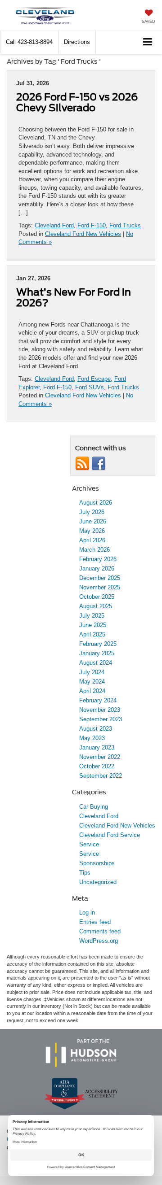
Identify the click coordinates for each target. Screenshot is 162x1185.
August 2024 (95, 662)
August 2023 (95, 728)
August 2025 (95, 606)
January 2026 (96, 568)
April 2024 (92, 691)
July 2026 (91, 512)
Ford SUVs (89, 387)
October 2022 (96, 766)
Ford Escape (94, 378)
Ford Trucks (125, 225)
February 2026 (98, 559)
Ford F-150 (91, 225)
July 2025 (91, 615)
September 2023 (100, 719)
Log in (87, 912)
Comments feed (100, 931)
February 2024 (98, 700)
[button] (29, 41)
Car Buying (93, 806)
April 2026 (92, 540)
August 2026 (95, 502)
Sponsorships (97, 863)
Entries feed (95, 922)
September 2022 (100, 775)
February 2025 (98, 643)
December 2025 (99, 578)
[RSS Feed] (82, 463)
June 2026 (92, 521)
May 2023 (92, 738)
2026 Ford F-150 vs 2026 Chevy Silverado (77, 102)
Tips (84, 872)
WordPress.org (98, 940)
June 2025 (92, 625)
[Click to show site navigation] (148, 42)
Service (89, 844)
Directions (77, 42)
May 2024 (92, 681)
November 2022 (99, 757)
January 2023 (96, 747)
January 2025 (96, 653)
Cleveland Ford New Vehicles (83, 234)
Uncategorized (98, 882)
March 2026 (94, 549)
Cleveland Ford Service (109, 835)
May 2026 (92, 530)
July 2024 (91, 672)
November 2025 (99, 587)
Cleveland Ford (54, 225)
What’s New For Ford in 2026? (73, 297)
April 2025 (92, 634)
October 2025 (96, 596)
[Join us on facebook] (98, 463)
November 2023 (99, 709)
